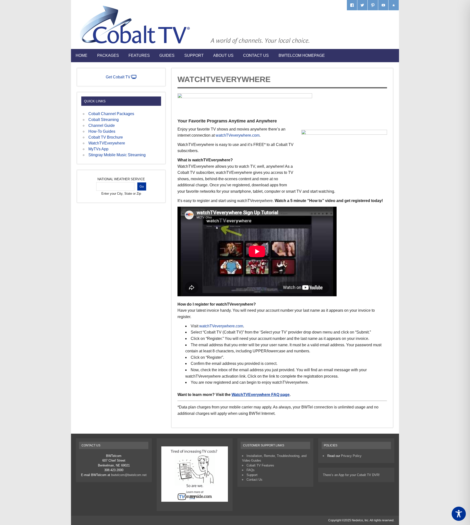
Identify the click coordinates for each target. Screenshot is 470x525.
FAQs (251, 470)
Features (139, 55)
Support (194, 55)
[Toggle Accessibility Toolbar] (458, 513)
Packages (108, 55)
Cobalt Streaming (103, 120)
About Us (223, 55)
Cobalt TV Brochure (105, 137)
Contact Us (256, 55)
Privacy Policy (351, 456)
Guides (167, 55)
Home (81, 55)
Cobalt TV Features (260, 465)
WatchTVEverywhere (106, 143)
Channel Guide (101, 125)
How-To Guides (101, 131)
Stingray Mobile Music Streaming (117, 155)
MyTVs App (98, 149)
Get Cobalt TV (118, 77)
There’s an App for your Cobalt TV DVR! (351, 475)
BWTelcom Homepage (302, 55)
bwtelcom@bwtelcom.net (129, 475)
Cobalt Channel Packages (111, 114)
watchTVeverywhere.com (237, 135)
